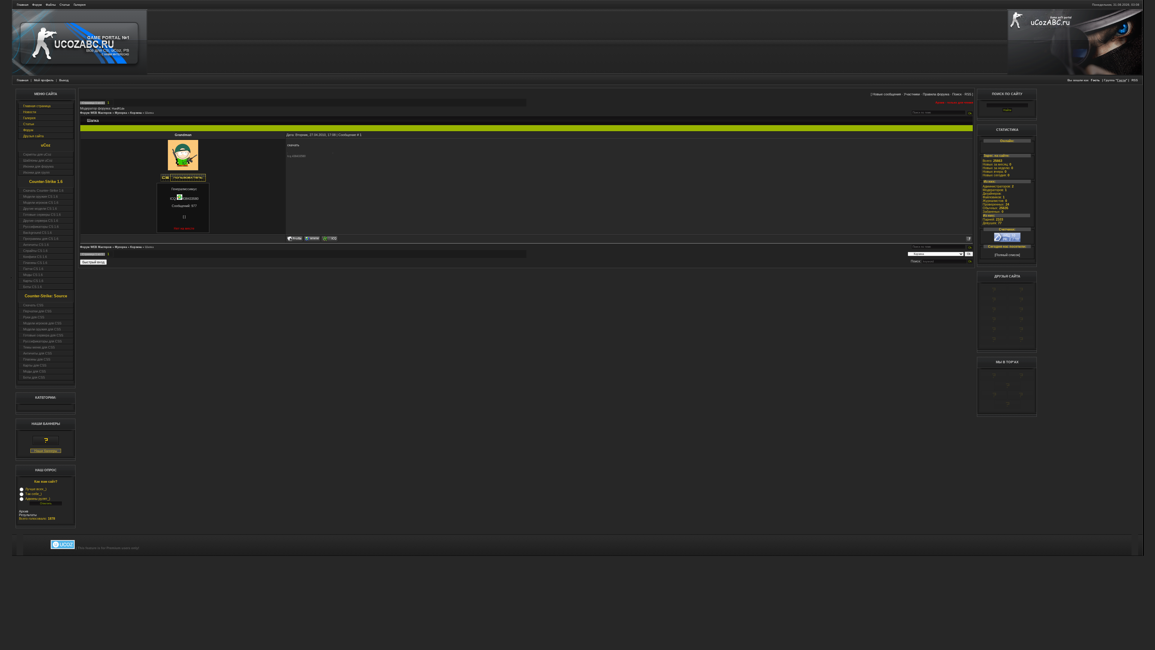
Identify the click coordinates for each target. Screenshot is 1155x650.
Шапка (149, 112)
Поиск (957, 94)
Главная (22, 4)
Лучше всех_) (36, 489)
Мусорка (121, 112)
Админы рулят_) (37, 498)
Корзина (136, 112)
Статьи (65, 4)
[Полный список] (1007, 255)
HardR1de (118, 108)
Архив (23, 511)
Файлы (51, 4)
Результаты (28, 515)
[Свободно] (993, 303)
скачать (293, 145)
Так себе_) (33, 494)
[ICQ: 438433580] (329, 239)
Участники (912, 94)
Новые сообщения (887, 94)
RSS (1135, 80)
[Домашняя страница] (312, 239)
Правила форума (936, 94)
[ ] (184, 216)
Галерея (79, 4)
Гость (1095, 80)
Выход (64, 80)
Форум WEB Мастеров (96, 112)
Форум (37, 4)
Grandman (183, 135)
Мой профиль (44, 80)
